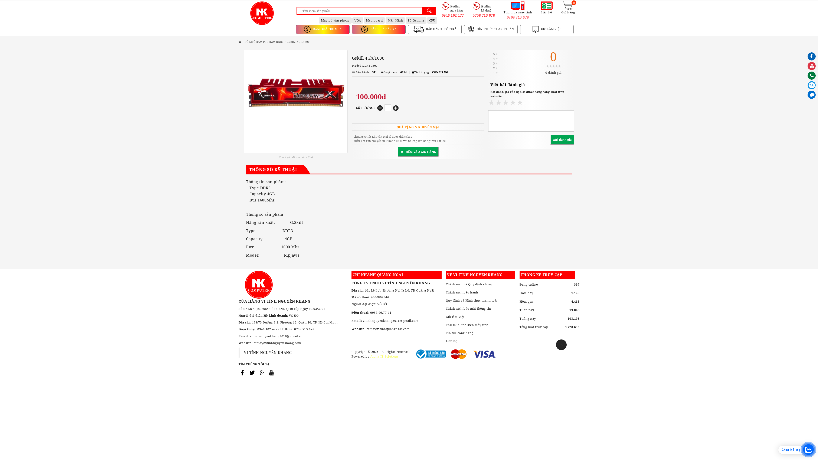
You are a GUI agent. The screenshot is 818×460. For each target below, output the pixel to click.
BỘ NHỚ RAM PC (255, 42)
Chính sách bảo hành (462, 292)
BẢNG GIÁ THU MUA (327, 29)
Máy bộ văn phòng (335, 20)
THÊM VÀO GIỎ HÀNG (420, 152)
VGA (357, 20)
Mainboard (374, 20)
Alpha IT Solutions (384, 356)
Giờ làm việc (455, 317)
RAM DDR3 (276, 42)
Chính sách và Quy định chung (469, 284)
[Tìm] (429, 11)
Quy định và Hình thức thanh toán (472, 300)
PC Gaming (416, 20)
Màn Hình (395, 20)
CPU (432, 20)
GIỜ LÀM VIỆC (550, 29)
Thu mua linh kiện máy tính (467, 325)
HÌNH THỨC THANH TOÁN (495, 29)
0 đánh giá (553, 72)
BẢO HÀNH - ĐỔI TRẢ (441, 29)
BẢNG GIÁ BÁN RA (383, 29)
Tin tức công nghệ (459, 333)
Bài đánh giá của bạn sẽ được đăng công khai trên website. (527, 94)
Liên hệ (451, 341)
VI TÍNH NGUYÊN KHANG (268, 352)
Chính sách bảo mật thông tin (468, 308)
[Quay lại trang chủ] (240, 42)
